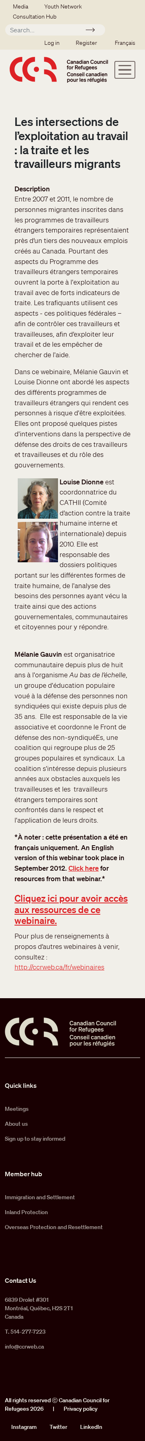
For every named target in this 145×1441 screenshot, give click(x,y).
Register (86, 42)
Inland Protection (26, 1212)
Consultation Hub (34, 16)
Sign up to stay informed (35, 1138)
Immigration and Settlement (40, 1197)
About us (16, 1123)
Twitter (58, 1427)
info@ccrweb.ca (24, 1346)
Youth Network (63, 6)
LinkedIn (91, 1427)
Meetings (17, 1108)
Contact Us (20, 1280)
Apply (93, 31)
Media (20, 6)
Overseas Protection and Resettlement (54, 1227)
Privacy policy (80, 1408)
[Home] (59, 70)
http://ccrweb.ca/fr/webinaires (59, 967)
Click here (83, 868)
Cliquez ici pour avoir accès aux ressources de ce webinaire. (71, 909)
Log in (52, 42)
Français (125, 42)
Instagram (24, 1427)
